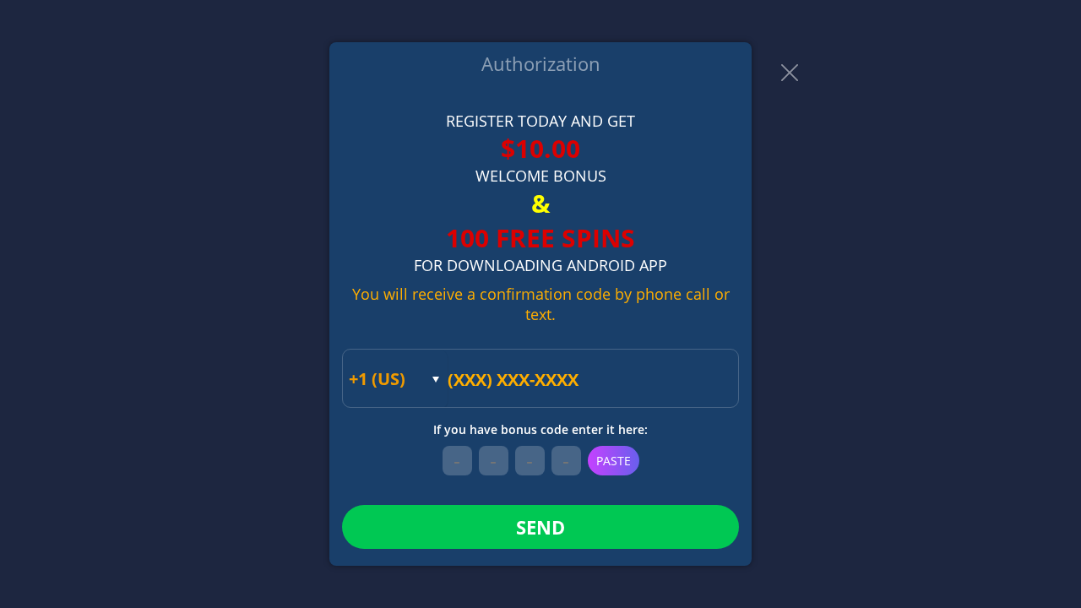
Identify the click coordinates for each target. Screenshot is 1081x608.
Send (540, 527)
